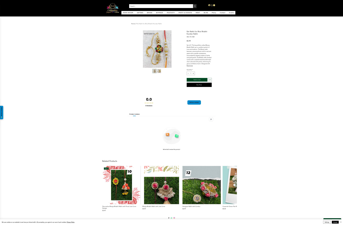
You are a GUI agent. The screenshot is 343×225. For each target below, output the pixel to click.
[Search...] (195, 6)
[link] (213, 5)
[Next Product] (234, 185)
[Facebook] (169, 218)
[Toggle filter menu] (211, 119)
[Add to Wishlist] (210, 80)
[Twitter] (171, 218)
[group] (169, 189)
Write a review (194, 102)
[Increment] (193, 73)
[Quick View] (161, 185)
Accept (335, 222)
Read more (190, 65)
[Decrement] (188, 73)
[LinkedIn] (174, 218)
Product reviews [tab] (134, 114)
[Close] (341, 222)
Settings (327, 222)
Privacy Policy (70, 222)
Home (133, 24)
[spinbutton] (190, 73)
